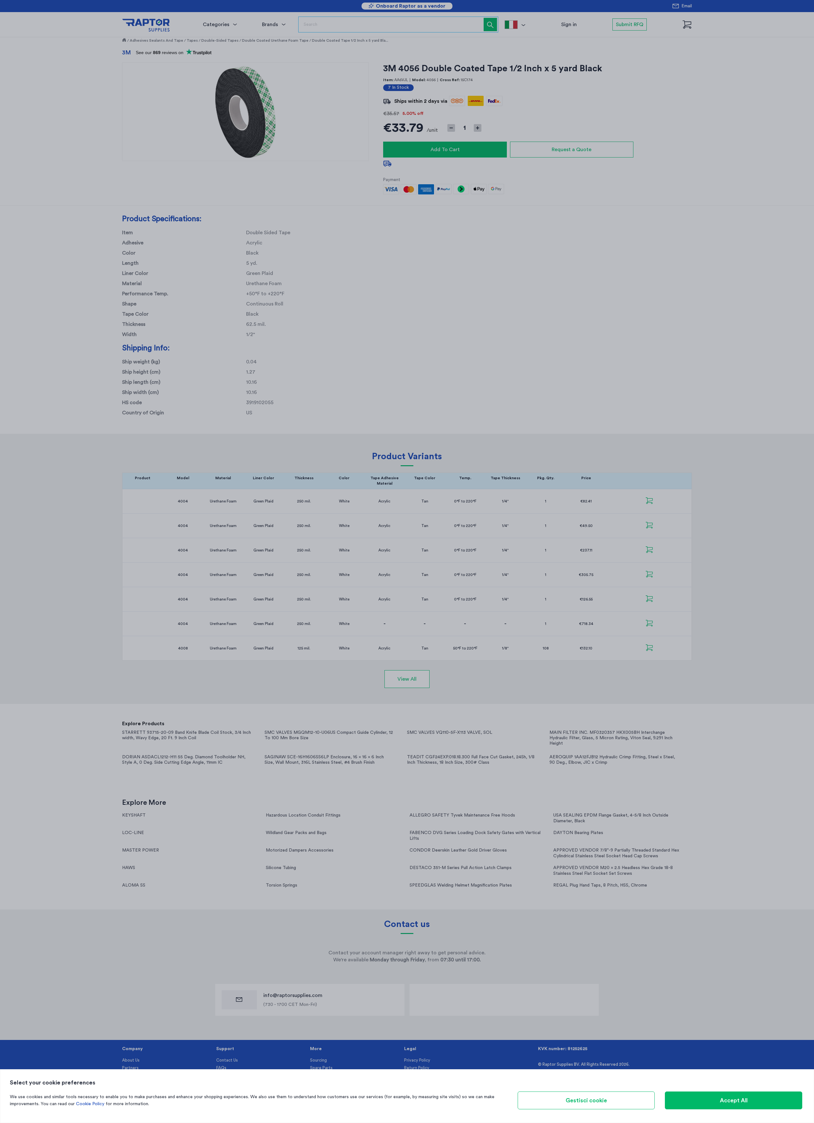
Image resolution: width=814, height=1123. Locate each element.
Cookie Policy (90, 1104)
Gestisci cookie (586, 1100)
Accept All (734, 1100)
